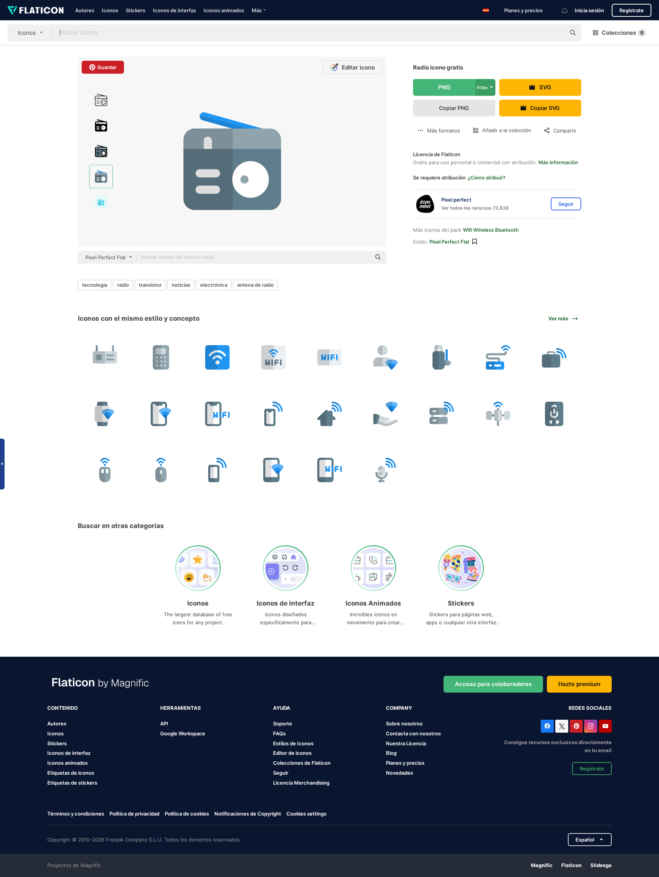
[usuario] (385, 357)
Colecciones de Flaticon (302, 763)
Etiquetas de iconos (70, 773)
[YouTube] (605, 726)
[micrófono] (385, 470)
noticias (181, 285)
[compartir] (385, 413)
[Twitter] (561, 726)
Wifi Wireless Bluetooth (491, 230)
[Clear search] (556, 32)
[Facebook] (547, 726)
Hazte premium (579, 684)
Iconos (110, 10)
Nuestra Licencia (406, 743)
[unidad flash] (441, 357)
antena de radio (255, 285)
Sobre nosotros (404, 723)
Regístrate (631, 10)
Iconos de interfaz (174, 10)
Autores (84, 10)
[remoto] (554, 413)
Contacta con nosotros (413, 733)
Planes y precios (523, 10)
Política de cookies (187, 814)
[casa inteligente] (329, 413)
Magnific (542, 865)
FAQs (279, 733)
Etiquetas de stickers (72, 783)
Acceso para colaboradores (493, 684)
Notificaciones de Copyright (247, 814)
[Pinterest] (576, 726)
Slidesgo (601, 865)
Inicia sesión (589, 10)
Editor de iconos (292, 753)
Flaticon (571, 865)
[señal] (498, 413)
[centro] (498, 357)
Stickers (135, 10)
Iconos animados (224, 10)
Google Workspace (182, 733)
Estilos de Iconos (293, 743)
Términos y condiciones (75, 814)
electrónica (213, 285)
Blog (391, 753)
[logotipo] (273, 357)
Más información (558, 162)
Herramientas (180, 708)
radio (123, 285)
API (164, 723)
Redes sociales (590, 708)
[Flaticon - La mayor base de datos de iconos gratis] (36, 10)
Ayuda (281, 708)
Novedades (399, 773)
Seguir (280, 773)
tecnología (94, 285)
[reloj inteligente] (105, 413)
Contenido (62, 708)
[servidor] (441, 413)
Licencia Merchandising (301, 783)
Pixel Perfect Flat (449, 242)
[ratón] (105, 470)
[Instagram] (590, 726)
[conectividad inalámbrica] (217, 357)
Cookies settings (306, 814)
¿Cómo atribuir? (486, 177)
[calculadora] (161, 357)
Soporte (282, 723)
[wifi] (105, 357)
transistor (150, 285)
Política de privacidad (134, 814)
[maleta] (554, 357)
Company (399, 708)
